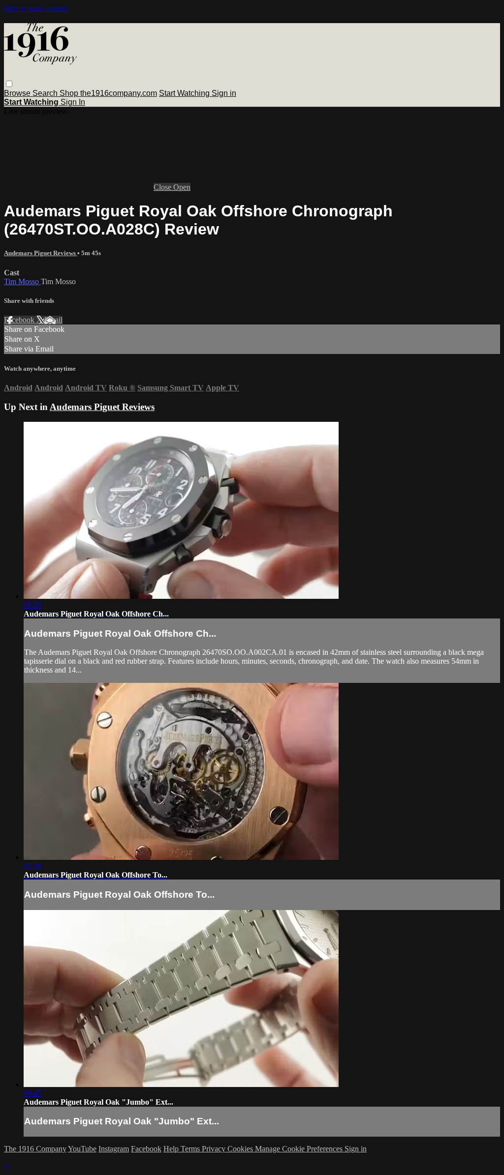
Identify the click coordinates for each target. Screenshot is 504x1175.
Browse (18, 93)
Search (46, 93)
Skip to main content (36, 8)
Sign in (224, 93)
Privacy (214, 1149)
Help (172, 1149)
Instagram (113, 1149)
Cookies (241, 1149)
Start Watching (185, 93)
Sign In (73, 102)
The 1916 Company (35, 1149)
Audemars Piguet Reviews (40, 253)
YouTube (82, 1149)
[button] (9, 84)
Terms (191, 1149)
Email (53, 320)
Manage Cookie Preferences (300, 1149)
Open (181, 187)
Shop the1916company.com (108, 93)
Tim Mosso (22, 281)
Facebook (20, 320)
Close (163, 187)
